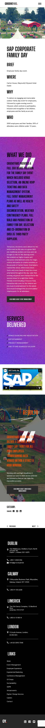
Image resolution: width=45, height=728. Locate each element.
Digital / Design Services (15, 694)
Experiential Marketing (15, 672)
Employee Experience (14, 668)
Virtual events (12, 690)
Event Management (14, 665)
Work (9, 661)
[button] (17, 33)
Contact (10, 701)
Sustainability (11, 683)
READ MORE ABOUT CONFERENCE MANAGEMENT (22, 490)
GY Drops (10, 679)
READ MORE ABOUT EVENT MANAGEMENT (21, 299)
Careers (9, 698)
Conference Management (16, 676)
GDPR (9, 687)
